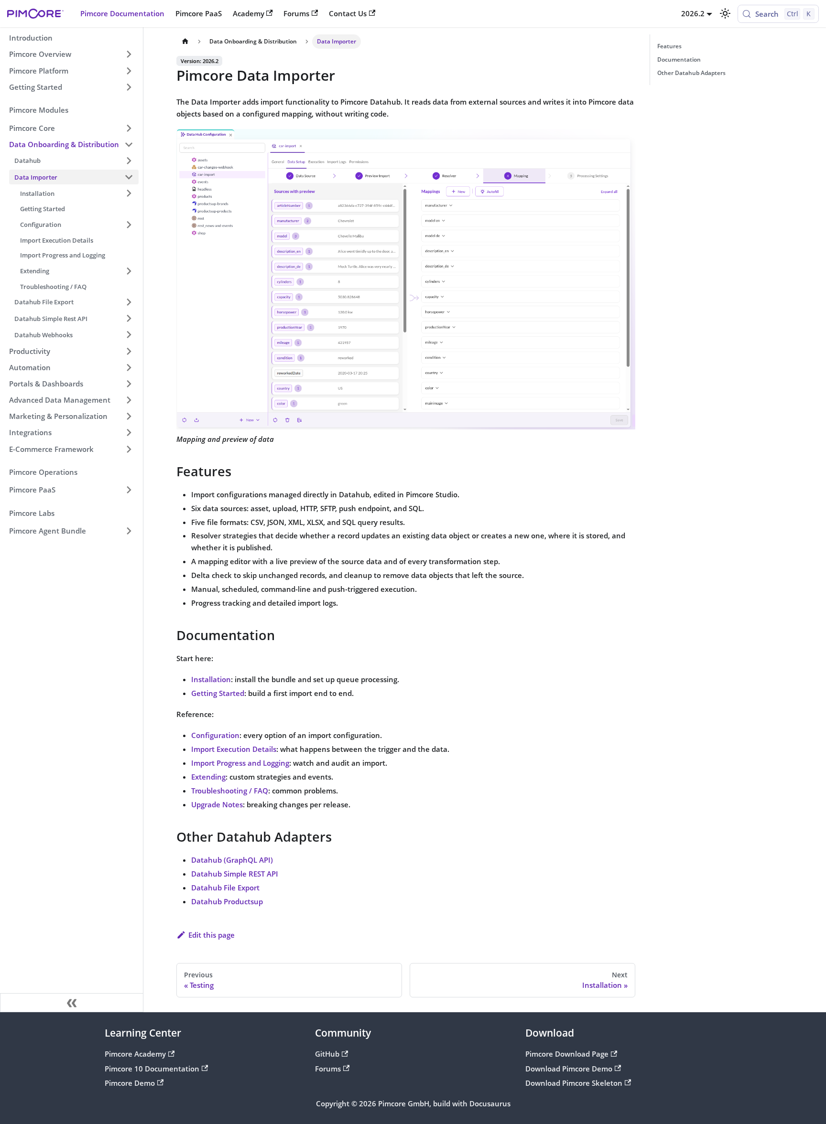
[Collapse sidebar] (71, 1002)
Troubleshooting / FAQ (229, 790)
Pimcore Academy (135, 1054)
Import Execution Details (233, 749)
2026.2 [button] (693, 13)
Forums (296, 13)
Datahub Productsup (227, 901)
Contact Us (348, 13)
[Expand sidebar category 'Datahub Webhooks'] (129, 335)
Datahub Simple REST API (234, 873)
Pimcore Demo (130, 1083)
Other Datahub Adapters (691, 73)
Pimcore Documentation (122, 13)
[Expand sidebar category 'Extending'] (129, 271)
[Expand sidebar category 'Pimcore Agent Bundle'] (129, 531)
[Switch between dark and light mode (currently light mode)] (724, 13)
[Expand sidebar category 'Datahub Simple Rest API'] (129, 318)
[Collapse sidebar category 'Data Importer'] (129, 177)
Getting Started (217, 693)
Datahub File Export (225, 887)
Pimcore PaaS (198, 13)
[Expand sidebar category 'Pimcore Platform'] (129, 71)
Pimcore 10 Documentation (152, 1068)
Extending (208, 776)
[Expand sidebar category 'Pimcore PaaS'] (129, 490)
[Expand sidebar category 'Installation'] (129, 193)
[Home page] (185, 41)
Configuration (215, 735)
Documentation (679, 59)
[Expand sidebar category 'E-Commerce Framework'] (129, 449)
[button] (71, 128)
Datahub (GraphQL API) (232, 860)
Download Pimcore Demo (568, 1068)
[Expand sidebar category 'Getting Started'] (129, 87)
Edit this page (211, 935)
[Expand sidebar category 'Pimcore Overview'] (129, 54)
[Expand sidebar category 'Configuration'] (129, 224)
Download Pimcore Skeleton (573, 1083)
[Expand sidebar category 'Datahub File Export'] (129, 302)
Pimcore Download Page (567, 1054)
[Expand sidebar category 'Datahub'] (129, 160)
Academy (248, 13)
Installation (211, 679)
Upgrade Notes (217, 804)
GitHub (327, 1054)
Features (669, 46)
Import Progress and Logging (240, 763)
